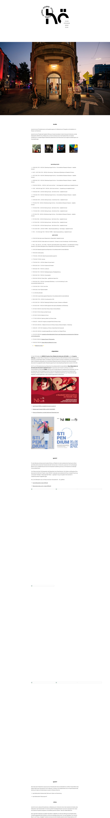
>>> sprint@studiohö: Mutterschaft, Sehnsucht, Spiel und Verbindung (46, 793)
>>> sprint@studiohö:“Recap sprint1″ (39, 796)
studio (67, 21)
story (66, 27)
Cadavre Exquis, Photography (48, 339)
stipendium (67, 23)
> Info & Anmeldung (72, 241)
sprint (67, 25)
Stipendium (49, 249)
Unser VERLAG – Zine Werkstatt (67, 244)
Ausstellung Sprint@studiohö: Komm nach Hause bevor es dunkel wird (57, 334)
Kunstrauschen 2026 (49, 299)
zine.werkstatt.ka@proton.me (37, 283)
